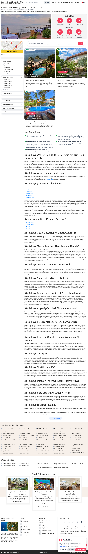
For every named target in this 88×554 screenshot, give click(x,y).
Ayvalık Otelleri (29, 226)
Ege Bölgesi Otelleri (49, 179)
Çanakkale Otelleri (77, 178)
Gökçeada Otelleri (30, 224)
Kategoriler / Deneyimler (57, 2)
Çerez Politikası (62, 546)
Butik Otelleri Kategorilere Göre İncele (44, 507)
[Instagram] (69, 522)
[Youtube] (77, 522)
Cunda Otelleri (29, 228)
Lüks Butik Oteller (75, 2)
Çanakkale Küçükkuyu (31, 76)
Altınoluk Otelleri (29, 193)
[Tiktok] (81, 522)
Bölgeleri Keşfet (66, 2)
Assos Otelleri (44, 178)
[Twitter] (73, 522)
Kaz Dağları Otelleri (30, 197)
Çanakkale (39, 76)
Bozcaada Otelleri (30, 222)
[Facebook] (65, 522)
